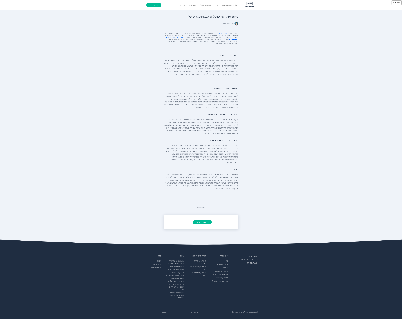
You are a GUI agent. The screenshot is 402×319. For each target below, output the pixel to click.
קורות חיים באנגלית (221, 271)
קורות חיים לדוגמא (199, 256)
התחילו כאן (155, 5)
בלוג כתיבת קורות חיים (188, 5)
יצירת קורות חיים (203, 222)
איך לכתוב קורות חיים (220, 274)
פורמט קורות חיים (221, 33)
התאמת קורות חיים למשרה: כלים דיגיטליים (176, 268)
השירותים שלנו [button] (206, 5)
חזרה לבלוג (201, 207)
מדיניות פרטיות (156, 267)
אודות (159, 261)
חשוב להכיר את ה (177, 37)
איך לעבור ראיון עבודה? (220, 281)
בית (227, 261)
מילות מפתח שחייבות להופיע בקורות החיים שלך (176, 287)
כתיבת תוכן (194, 312)
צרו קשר (225, 267)
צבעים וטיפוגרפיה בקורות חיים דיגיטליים (176, 279)
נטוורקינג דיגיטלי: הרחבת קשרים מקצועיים (175, 273)
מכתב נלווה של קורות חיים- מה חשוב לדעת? (176, 262)
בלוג (182, 256)
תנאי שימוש (157, 264)
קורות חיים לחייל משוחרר (200, 262)
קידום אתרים (164, 312)
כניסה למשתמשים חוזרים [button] (225, 5)
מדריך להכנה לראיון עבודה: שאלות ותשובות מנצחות (175, 295)
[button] (396, 3)
